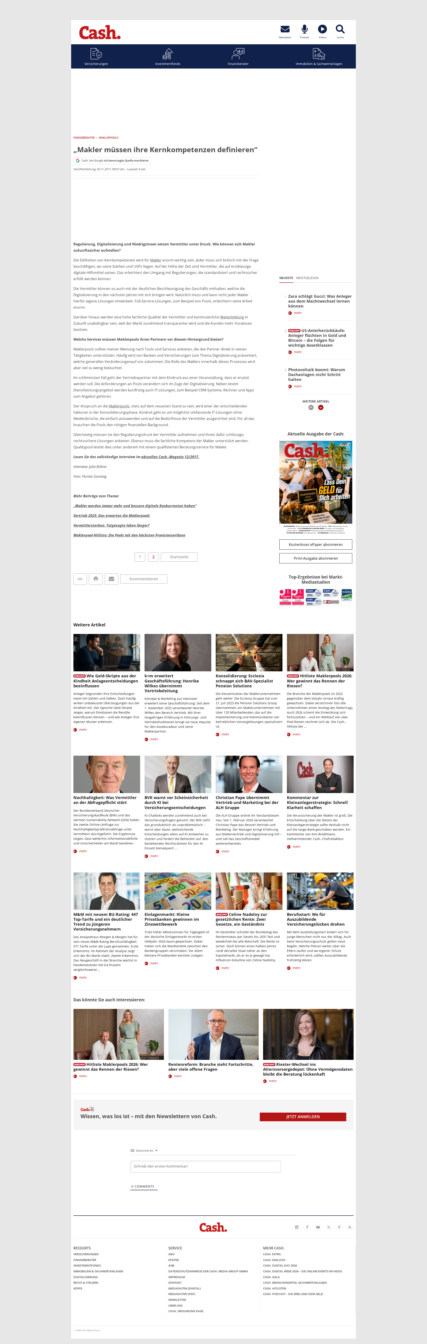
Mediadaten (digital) (184, 1288)
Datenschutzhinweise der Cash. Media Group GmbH (208, 1271)
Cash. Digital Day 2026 (280, 1265)
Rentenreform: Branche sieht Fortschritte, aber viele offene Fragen (211, 1067)
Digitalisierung (85, 1277)
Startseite (179, 556)
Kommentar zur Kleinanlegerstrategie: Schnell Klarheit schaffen (317, 802)
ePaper (173, 1260)
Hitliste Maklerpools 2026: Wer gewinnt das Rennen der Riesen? (319, 680)
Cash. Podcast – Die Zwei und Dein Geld (293, 1294)
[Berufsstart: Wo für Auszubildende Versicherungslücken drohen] (320, 891)
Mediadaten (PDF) (181, 1294)
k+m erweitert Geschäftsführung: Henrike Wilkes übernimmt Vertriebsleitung (172, 683)
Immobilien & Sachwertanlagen (319, 64)
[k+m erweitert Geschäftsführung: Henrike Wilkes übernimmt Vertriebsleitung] (178, 653)
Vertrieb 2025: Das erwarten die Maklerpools (111, 515)
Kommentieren (143, 578)
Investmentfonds (167, 64)
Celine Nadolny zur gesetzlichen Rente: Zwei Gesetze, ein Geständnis (241, 919)
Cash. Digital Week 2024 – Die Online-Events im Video (302, 1271)
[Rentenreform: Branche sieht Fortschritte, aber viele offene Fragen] (213, 1034)
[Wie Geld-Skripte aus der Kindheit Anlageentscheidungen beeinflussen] (106, 653)
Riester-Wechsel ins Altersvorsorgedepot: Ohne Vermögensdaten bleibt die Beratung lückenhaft (308, 1069)
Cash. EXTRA (272, 1254)
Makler (155, 260)
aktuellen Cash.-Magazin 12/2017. (170, 456)
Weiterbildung (232, 317)
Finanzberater (238, 64)
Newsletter (177, 1300)
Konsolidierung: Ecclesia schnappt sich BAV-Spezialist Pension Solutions (244, 680)
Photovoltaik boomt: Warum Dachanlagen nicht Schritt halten (316, 374)
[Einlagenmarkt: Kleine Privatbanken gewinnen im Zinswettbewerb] (178, 891)
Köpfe (77, 1288)
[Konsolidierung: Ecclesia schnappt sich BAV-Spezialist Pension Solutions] (249, 653)
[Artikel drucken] (96, 579)
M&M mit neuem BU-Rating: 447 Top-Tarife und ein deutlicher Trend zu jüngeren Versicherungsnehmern (105, 922)
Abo (171, 1254)
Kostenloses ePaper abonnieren (316, 544)
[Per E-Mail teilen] (111, 579)
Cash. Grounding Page (185, 1311)
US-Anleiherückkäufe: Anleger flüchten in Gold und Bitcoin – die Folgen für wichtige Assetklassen (317, 338)
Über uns (175, 1306)
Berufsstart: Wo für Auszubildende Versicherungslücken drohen (316, 919)
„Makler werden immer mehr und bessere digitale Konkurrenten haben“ (135, 505)
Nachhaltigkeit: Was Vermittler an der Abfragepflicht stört (105, 800)
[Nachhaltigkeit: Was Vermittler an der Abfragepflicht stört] (106, 774)
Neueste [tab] (286, 278)
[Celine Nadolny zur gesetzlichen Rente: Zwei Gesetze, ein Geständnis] (249, 891)
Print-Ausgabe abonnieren (316, 558)
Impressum (176, 1277)
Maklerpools (119, 406)
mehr (298, 313)
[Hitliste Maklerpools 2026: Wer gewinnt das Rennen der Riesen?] (320, 653)
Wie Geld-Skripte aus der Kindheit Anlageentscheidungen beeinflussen (105, 680)
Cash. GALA (271, 1277)
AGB (171, 1265)
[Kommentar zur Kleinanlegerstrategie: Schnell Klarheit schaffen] (320, 774)
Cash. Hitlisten (274, 1288)
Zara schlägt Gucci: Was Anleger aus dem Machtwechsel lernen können (320, 301)
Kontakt (174, 1283)
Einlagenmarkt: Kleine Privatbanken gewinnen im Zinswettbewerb (172, 919)
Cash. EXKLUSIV (274, 1260)
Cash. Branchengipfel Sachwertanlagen (295, 1283)
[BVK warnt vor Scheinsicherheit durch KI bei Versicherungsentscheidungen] (178, 774)
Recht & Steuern (85, 1283)
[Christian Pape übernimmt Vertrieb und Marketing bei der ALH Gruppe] (249, 774)
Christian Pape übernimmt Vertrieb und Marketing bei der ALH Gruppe (247, 802)
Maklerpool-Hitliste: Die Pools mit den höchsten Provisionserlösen (129, 535)
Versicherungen (96, 64)
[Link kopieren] (80, 579)
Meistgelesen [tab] (307, 278)
